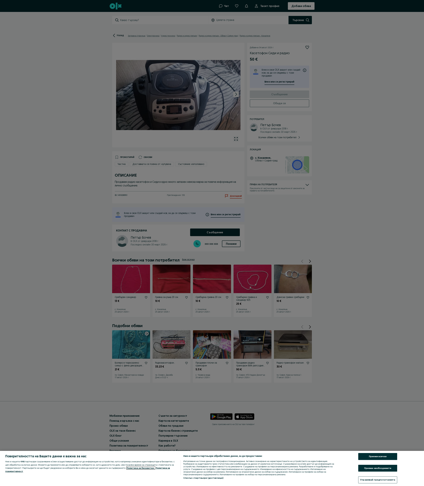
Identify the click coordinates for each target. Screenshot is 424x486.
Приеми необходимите (377, 468)
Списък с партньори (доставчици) (203, 478)
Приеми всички (378, 456)
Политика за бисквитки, (141, 468)
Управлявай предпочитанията (377, 479)
